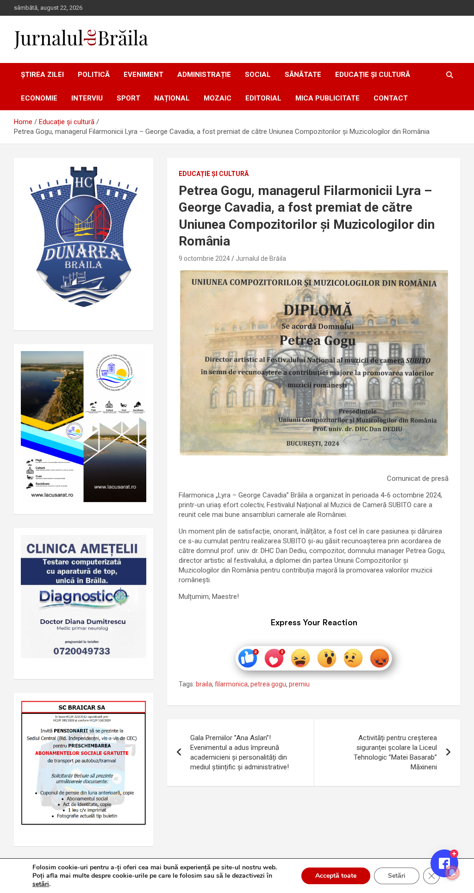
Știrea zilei (42, 74)
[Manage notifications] (452, 872)
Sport (128, 98)
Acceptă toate (335, 875)
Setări (396, 875)
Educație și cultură (372, 74)
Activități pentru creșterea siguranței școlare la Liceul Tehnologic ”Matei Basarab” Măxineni (395, 752)
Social (258, 74)
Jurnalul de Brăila (261, 258)
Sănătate (303, 74)
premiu (299, 684)
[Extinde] (134, 547)
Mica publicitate (327, 98)
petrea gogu (268, 684)
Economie (39, 98)
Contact (391, 98)
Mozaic (217, 98)
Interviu (87, 98)
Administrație (204, 74)
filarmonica (231, 684)
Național (172, 98)
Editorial (263, 98)
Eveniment (143, 74)
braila (204, 684)
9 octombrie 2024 (204, 258)
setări (40, 884)
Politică (94, 74)
